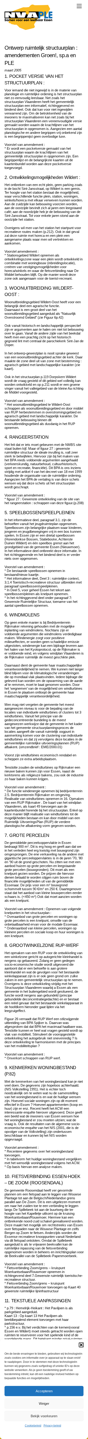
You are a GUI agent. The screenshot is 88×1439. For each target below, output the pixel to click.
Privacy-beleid (52, 1425)
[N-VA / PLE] (28, 28)
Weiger (44, 1403)
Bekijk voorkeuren (44, 1416)
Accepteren (44, 1391)
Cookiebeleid (33, 1425)
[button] (81, 1345)
